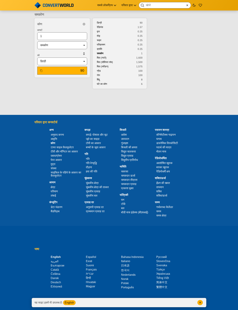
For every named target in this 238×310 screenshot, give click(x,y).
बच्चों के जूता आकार (96, 147)
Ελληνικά (56, 286)
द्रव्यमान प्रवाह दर (95, 211)
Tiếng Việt (162, 277)
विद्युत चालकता (128, 151)
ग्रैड (99, 70)
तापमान (160, 187)
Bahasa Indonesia (132, 256)
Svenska (161, 265)
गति (88, 158)
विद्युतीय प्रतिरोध (129, 159)
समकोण (100, 53)
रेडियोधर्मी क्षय (163, 171)
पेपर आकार (56, 159)
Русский (161, 256)
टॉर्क (123, 203)
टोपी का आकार (93, 143)
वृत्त (98, 31)
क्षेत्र (53, 187)
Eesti (89, 261)
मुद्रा (53, 164)
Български (57, 265)
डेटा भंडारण (56, 207)
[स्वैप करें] (84, 54)
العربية (54, 261)
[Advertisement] (119, 102)
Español (91, 256)
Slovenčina (163, 261)
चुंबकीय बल (91, 195)
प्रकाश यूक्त (127, 188)
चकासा (124, 171)
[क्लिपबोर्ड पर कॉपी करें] (41, 70)
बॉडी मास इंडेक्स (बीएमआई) (134, 212)
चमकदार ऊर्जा (128, 175)
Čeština (55, 273)
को (38, 55)
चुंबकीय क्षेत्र (92, 182)
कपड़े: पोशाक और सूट (97, 134)
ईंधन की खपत (163, 182)
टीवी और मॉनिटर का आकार (64, 151)
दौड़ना (89, 167)
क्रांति (99, 49)
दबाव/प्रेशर (56, 155)
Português (127, 287)
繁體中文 (161, 287)
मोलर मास (161, 151)
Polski (125, 283)
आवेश (124, 134)
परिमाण (54, 191)
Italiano (125, 261)
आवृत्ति (54, 138)
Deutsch (56, 282)
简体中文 (161, 282)
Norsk (124, 278)
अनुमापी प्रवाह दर (95, 207)
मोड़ (98, 35)
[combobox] (165, 5)
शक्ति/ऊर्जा (161, 195)
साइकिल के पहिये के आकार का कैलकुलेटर (66, 174)
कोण (53, 143)
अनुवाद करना (57, 134)
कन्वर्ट (39, 30)
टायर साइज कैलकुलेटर (62, 147)
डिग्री (99, 22)
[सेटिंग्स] (84, 24)
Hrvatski (91, 282)
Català (55, 269)
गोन (98, 75)
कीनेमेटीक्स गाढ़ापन (166, 134)
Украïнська (163, 273)
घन (122, 199)
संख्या (53, 168)
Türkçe (160, 269)
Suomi (90, 265)
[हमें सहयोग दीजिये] (200, 5)
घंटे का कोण (102, 84)
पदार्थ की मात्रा (163, 147)
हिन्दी (88, 277)
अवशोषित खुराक (164, 163)
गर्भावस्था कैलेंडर (164, 207)
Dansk (55, 278)
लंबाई (53, 195)
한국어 (125, 270)
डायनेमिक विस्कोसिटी (167, 143)
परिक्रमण (101, 44)
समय (158, 211)
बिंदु (98, 79)
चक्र (99, 40)
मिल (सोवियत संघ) (105, 62)
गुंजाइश (124, 143)
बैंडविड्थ (55, 211)
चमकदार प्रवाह (128, 184)
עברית (89, 273)
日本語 (125, 265)
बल (122, 208)
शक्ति (159, 191)
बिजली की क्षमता (129, 147)
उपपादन (125, 138)
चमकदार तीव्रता (129, 179)
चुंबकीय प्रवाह (93, 191)
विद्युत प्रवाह (127, 155)
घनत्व (159, 138)
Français (91, 269)
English (69, 302)
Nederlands (128, 274)
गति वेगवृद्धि (91, 163)
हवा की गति (91, 171)
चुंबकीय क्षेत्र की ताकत (97, 187)
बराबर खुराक (162, 167)
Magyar (90, 286)
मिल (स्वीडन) (103, 66)
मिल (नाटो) (101, 57)
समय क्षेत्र (161, 215)
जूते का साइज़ (92, 138)
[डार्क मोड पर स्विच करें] (194, 5)
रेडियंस (100, 27)
